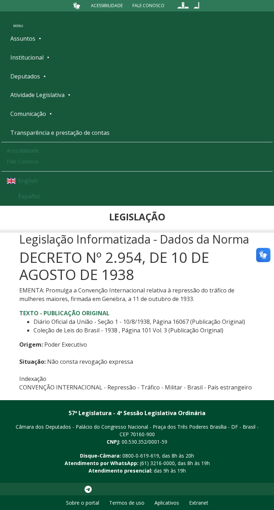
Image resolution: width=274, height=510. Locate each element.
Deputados (25, 76)
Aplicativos (166, 502)
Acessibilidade (107, 5)
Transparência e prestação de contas (60, 133)
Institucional (27, 57)
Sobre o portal (82, 502)
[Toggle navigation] (18, 21)
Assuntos (22, 38)
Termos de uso (126, 502)
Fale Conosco (148, 5)
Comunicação (28, 114)
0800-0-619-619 (140, 455)
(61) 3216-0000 (157, 463)
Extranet (198, 502)
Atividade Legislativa (37, 95)
